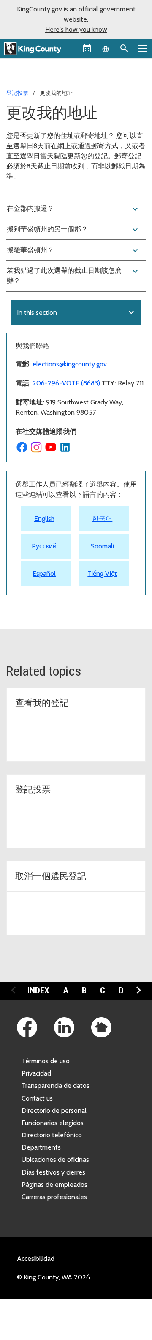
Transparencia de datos (56, 1085)
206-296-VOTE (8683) (66, 383)
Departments (41, 1147)
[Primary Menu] (142, 48)
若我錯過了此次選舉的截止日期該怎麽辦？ (73, 275)
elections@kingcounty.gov (70, 364)
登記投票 (17, 92)
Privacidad (36, 1073)
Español (44, 574)
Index (38, 990)
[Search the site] (124, 48)
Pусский (44, 546)
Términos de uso (46, 1061)
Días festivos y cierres (53, 1172)
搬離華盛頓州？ (73, 250)
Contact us (37, 1098)
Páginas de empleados (54, 1184)
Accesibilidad (35, 1259)
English (44, 519)
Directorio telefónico (52, 1135)
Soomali (102, 546)
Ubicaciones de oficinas (55, 1160)
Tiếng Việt (102, 574)
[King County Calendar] (87, 48)
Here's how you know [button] (76, 29)
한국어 (102, 519)
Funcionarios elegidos (53, 1123)
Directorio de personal (54, 1110)
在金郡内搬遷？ (73, 209)
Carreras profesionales (54, 1197)
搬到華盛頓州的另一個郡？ (73, 230)
